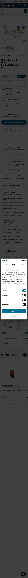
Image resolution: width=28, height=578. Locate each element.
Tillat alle (14, 311)
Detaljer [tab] (14, 264)
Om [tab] (23, 264)
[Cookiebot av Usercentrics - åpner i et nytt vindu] (20, 261)
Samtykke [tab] (5, 264)
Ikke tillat (14, 316)
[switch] (24, 295)
